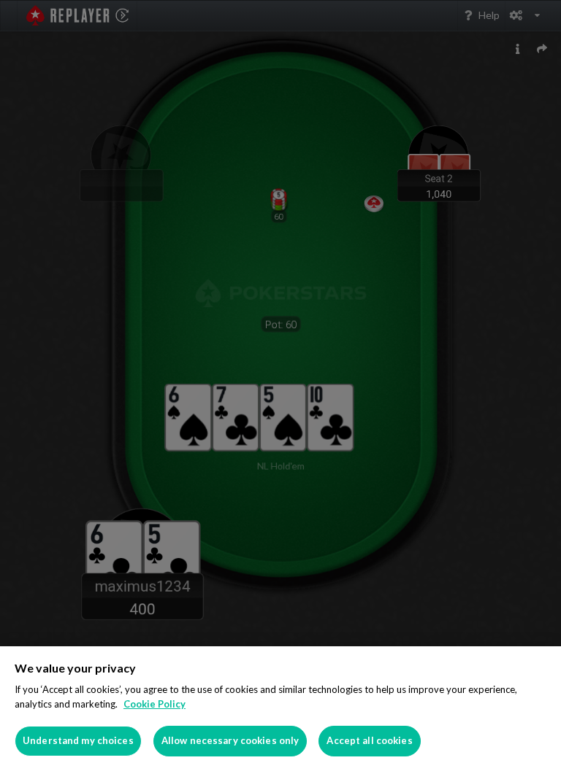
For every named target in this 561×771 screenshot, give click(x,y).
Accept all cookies (369, 740)
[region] (280, 708)
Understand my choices (78, 740)
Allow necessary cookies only (230, 740)
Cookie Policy (154, 704)
